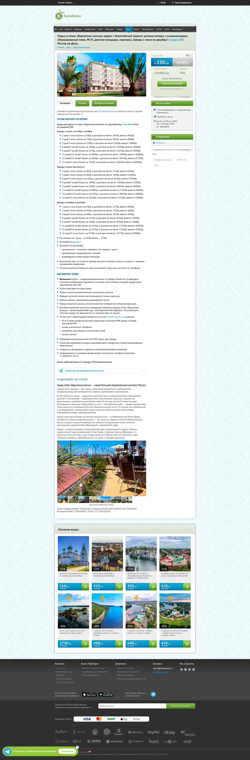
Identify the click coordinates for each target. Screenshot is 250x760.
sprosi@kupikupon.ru (163, 668)
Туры (129, 29)
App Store (89, 694)
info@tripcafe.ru (115, 316)
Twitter (189, 669)
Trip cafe (127, 124)
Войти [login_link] (163, 2)
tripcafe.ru (160, 142)
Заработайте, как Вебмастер (95, 671)
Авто (101, 29)
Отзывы (82, 103)
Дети (167, 29)
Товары (120, 29)
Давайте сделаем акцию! (93, 668)
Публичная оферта (125, 675)
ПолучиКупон (148, 29)
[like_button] (187, 55)
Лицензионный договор (128, 671)
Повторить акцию (172, 83)
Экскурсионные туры (162, 160)
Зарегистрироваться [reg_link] (183, 2)
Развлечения (91, 29)
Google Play (106, 694)
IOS (100, 111)
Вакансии (60, 675)
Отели (160, 29)
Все (56, 29)
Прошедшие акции (90, 675)
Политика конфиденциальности (131, 678)
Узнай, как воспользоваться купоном (85, 370)
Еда (61, 29)
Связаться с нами (161, 672)
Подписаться (67, 751)
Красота (69, 29)
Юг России (181, 160)
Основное (65, 103)
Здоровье (78, 29)
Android (110, 111)
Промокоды (177, 29)
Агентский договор (125, 668)
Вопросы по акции (104, 103)
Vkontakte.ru (185, 669)
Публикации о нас (64, 671)
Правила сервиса (64, 678)
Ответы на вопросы (65, 682)
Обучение (110, 29)
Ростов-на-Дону (65, 2)
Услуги (137, 29)
